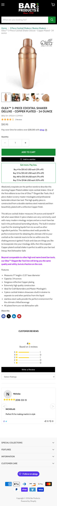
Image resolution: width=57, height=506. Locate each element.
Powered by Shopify (28, 501)
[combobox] (24, 20)
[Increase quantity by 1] (25, 142)
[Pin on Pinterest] (19, 316)
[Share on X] (9, 316)
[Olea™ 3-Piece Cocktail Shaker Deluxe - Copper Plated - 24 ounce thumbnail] (6, 97)
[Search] (52, 20)
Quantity (4, 137)
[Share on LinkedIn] (14, 316)
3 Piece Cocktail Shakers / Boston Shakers (28, 28)
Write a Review (28, 369)
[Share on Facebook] (3, 316)
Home (4, 28)
